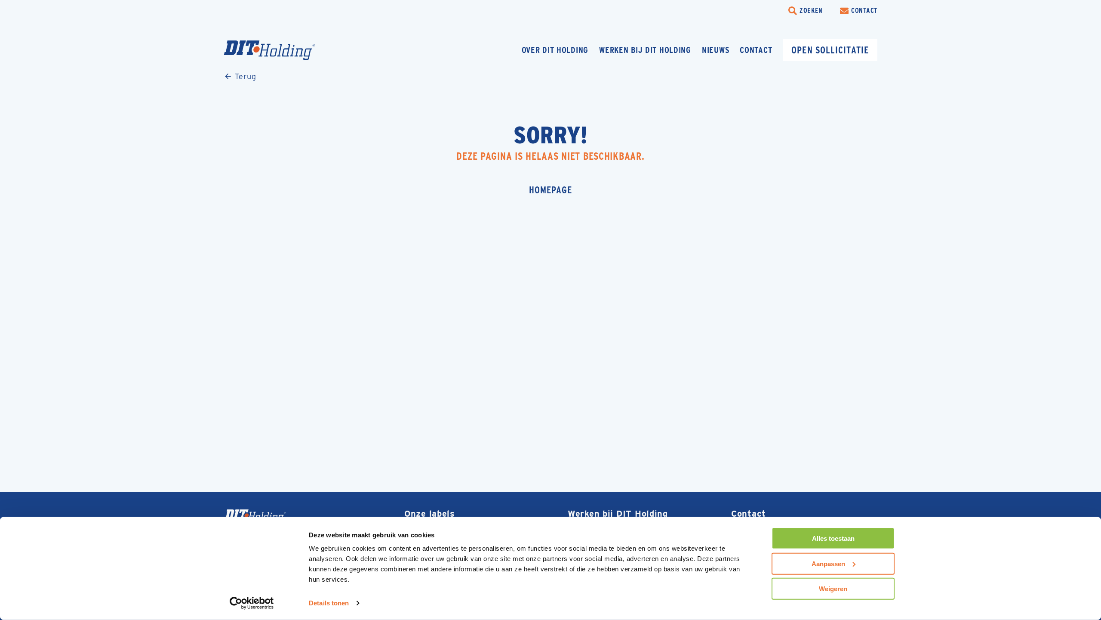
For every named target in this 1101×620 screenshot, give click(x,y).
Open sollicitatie (830, 50)
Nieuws (715, 50)
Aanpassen (828, 563)
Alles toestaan (833, 538)
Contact (756, 50)
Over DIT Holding (555, 50)
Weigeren (833, 588)
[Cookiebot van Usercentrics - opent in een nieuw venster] (251, 603)
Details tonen (329, 603)
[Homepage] (286, 50)
